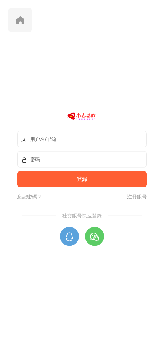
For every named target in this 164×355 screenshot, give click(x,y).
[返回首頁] (20, 20)
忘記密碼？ (29, 196)
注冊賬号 (136, 196)
